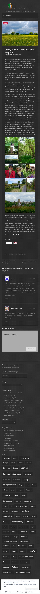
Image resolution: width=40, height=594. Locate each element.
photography (17, 521)
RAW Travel (23, 532)
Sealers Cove (22, 546)
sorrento (5, 551)
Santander (6, 398)
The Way (32, 551)
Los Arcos (5, 511)
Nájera (18, 516)
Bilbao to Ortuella (8, 413)
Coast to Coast (18, 254)
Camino (24, 467)
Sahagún (16, 537)
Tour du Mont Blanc (26, 557)
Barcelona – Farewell (9, 393)
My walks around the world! (11, 440)
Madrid (5, 395)
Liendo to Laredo (8, 405)
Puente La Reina (23, 527)
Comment (31, 349)
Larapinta (18, 501)
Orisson (34, 516)
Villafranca (6, 567)
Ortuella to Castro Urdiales (11, 410)
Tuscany (14, 562)
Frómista (5, 490)
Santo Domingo (24, 541)
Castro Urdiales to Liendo (10, 408)
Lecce (5, 506)
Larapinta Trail (27, 501)
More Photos (16, 235)
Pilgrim (5, 527)
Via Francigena (25, 562)
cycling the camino (9, 485)
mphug (13, 279)
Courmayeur (6, 480)
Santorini (6, 546)
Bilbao (5, 415)
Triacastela (6, 562)
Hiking (16, 495)
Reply (6, 298)
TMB (14, 557)
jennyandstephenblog (9, 450)
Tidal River (6, 557)
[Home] (20, 6)
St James (22, 551)
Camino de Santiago (12, 473)
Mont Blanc (25, 511)
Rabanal (14, 532)
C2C (12, 254)
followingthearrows (9, 448)
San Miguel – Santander (10, 400)
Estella (27, 485)
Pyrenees (6, 532)
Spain (14, 551)
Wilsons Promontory (23, 572)
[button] (11, 141)
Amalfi (15, 458)
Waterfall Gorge (26, 567)
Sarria (13, 546)
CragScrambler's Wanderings (11, 443)
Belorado (28, 463)
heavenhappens (16, 309)
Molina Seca (14, 511)
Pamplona (6, 522)
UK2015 (24, 254)
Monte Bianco (8, 516)
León (11, 506)
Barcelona (20, 463)
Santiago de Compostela (10, 541)
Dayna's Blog (7, 438)
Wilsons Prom (7, 572)
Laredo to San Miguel (9, 403)
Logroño (32, 506)
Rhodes (33, 532)
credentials (16, 480)
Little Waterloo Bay (21, 506)
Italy (24, 495)
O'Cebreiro (26, 516)
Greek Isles (6, 495)
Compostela (28, 474)
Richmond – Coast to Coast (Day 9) (29, 262)
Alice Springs (6, 458)
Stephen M (9, 55)
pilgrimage (13, 527)
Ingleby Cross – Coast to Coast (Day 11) (9, 262)
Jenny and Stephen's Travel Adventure (13, 430)
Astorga (5, 463)
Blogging (6, 468)
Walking (15, 567)
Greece (28, 490)
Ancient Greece (24, 458)
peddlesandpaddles (9, 445)
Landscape (7, 501)
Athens (13, 463)
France (34, 485)
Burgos (15, 468)
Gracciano (20, 490)
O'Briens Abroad (8, 433)
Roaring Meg (6, 537)
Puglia (32, 527)
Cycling (25, 480)
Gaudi (12, 490)
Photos (30, 521)
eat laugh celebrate (9, 435)
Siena (31, 546)
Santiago (24, 537)
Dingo (21, 485)
